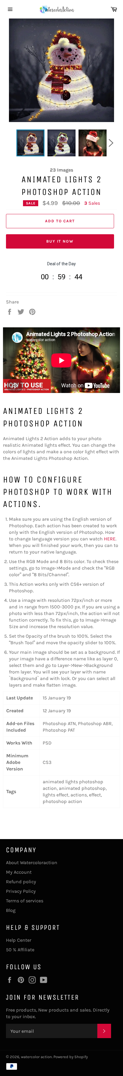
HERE (110, 539)
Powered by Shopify (70, 1057)
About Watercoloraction (31, 862)
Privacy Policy (21, 891)
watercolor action (36, 1057)
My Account (19, 872)
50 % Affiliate (20, 949)
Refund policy (21, 881)
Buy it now (60, 241)
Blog (11, 910)
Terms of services (24, 901)
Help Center (18, 940)
